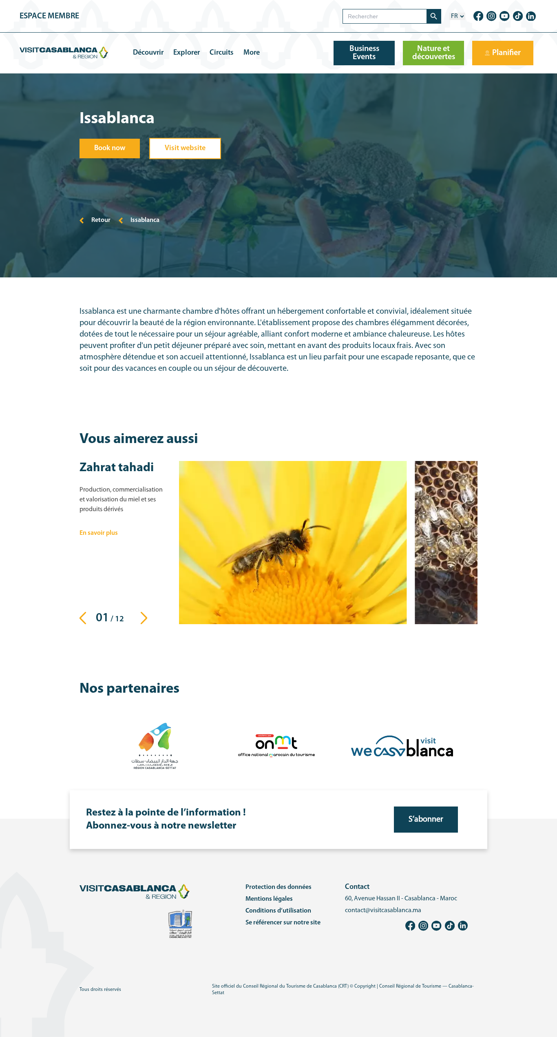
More (251, 53)
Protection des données (278, 887)
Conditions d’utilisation (278, 911)
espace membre (49, 16)
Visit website (185, 148)
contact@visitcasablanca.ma (383, 910)
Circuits (222, 53)
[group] (293, 542)
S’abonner (426, 819)
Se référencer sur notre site (282, 923)
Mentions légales (269, 899)
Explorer (186, 53)
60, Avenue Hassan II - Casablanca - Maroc (401, 898)
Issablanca (144, 220)
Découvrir (148, 53)
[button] (146, 618)
